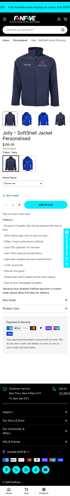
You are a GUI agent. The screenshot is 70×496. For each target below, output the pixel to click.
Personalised (20, 40)
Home (6, 40)
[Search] (63, 30)
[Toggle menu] (5, 19)
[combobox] (35, 30)
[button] (66, 248)
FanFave (15, 482)
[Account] (59, 19)
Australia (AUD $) (16, 451)
